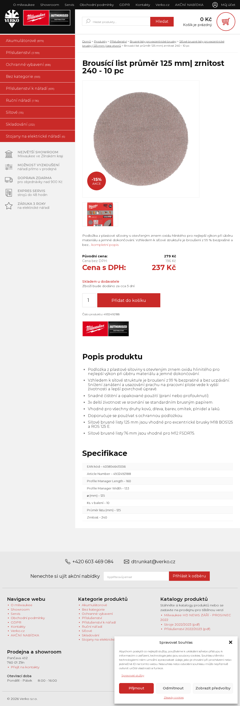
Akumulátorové (25, 40)
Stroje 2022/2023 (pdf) (182, 624)
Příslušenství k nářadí (30, 88)
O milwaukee (24, 5)
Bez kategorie (23, 76)
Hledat (162, 21)
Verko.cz (162, 5)
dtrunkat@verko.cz (153, 561)
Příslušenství (23, 52)
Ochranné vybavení (28, 64)
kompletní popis (104, 245)
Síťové (15, 112)
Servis (69, 5)
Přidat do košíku (129, 300)
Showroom (49, 5)
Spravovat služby (132, 675)
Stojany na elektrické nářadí (35, 136)
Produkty (100, 41)
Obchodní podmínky (97, 5)
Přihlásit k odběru (189, 576)
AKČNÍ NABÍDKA (189, 5)
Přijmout (136, 688)
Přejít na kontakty (25, 667)
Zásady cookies (174, 697)
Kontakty (142, 5)
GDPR (124, 5)
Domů (86, 41)
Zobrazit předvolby (212, 688)
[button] (230, 642)
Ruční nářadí (22, 100)
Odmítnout (173, 688)
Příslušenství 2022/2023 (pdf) (187, 629)
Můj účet (228, 5)
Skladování (20, 124)
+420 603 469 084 (92, 561)
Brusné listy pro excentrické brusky (153, 41)
